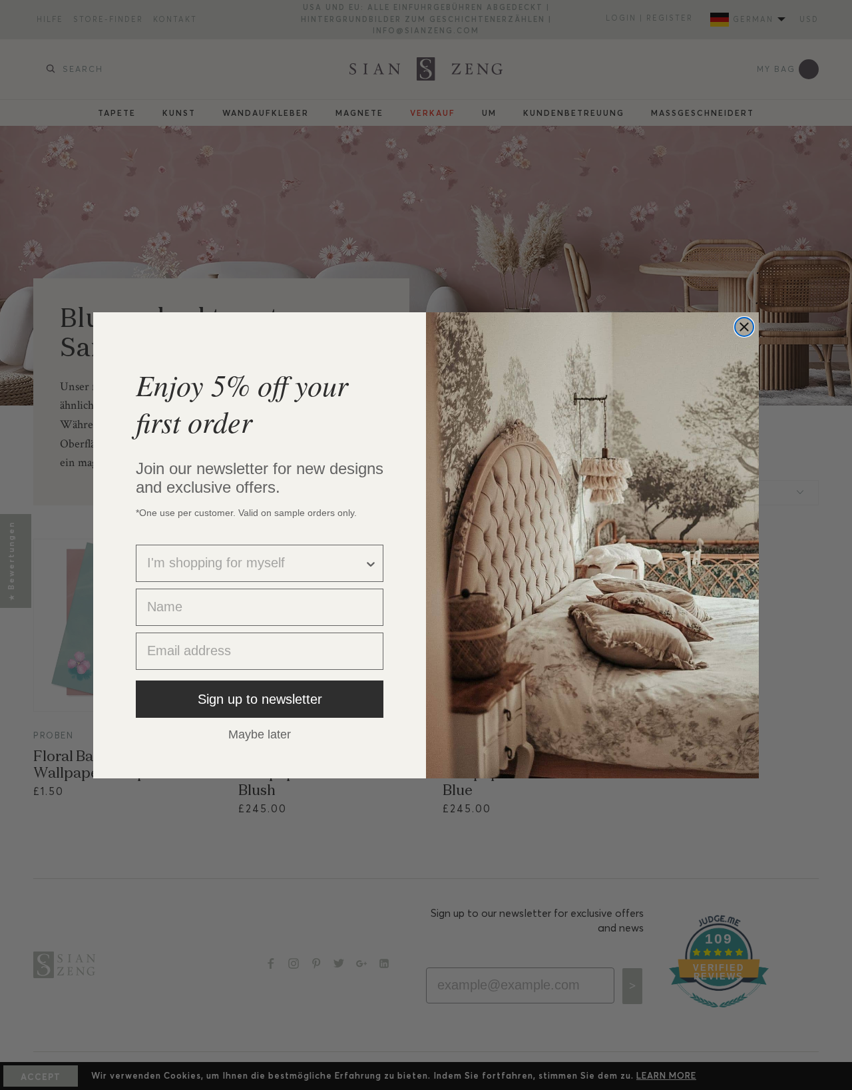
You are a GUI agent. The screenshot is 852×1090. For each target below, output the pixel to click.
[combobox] (255, 563)
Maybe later (259, 733)
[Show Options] (370, 563)
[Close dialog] (744, 327)
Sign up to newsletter (260, 699)
